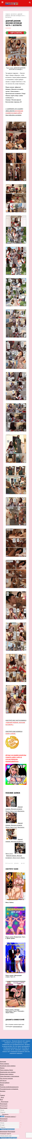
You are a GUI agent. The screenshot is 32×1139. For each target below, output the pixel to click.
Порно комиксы (4, 1063)
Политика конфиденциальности (9, 1087)
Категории (3, 1061)
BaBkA (17, 863)
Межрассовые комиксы (6, 1074)
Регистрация (3, 1108)
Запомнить (5, 1114)
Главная (8, 14)
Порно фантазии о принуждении (9, 1076)
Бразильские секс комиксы (7, 1072)
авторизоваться (17, 1026)
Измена (2, 1068)
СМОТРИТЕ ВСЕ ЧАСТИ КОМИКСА (16, 722)
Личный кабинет (4, 1082)
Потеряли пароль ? (10, 1116)
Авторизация (3, 1118)
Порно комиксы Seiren (6, 1070)
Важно (2, 1084)
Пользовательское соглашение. (9, 1089)
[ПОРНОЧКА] (16, 3)
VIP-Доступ (3, 1080)
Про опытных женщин (6, 1078)
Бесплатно (14, 14)
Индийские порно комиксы (7, 1065)
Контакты (2, 1091)
